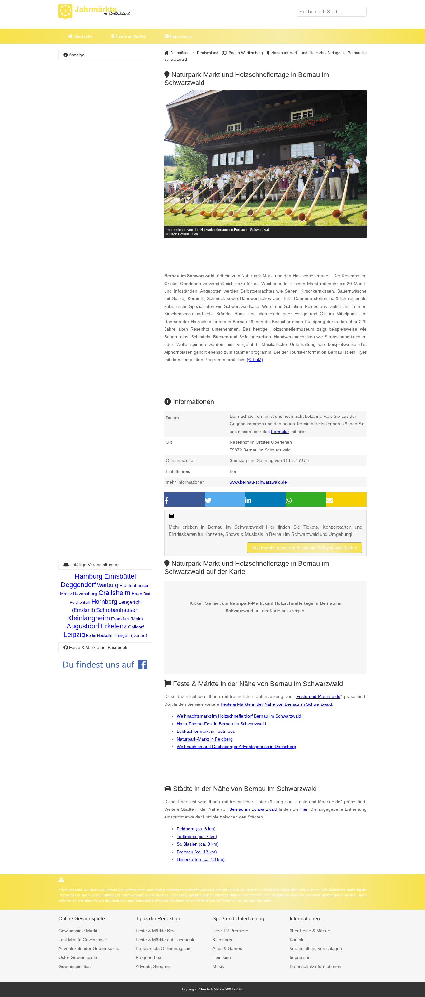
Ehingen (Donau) (130, 635)
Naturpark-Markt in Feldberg (205, 739)
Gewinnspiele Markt (77, 930)
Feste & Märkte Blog (156, 930)
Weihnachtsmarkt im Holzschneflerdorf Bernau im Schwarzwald (239, 715)
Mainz (66, 593)
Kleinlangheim (88, 618)
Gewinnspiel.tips (74, 966)
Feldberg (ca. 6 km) (196, 828)
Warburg (107, 585)
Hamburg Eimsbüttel (105, 576)
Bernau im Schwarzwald (253, 809)
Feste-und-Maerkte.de (318, 696)
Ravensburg (85, 593)
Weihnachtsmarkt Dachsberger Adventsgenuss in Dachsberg (236, 746)
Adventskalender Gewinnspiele (88, 948)
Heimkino (222, 957)
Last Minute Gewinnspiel (82, 939)
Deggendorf (78, 585)
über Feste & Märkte (310, 930)
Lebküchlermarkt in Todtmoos (206, 731)
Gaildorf (136, 626)
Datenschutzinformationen (315, 966)
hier (303, 809)
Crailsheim (114, 593)
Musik (218, 966)
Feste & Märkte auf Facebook (165, 939)
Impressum (180, 36)
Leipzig (74, 634)
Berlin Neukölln (99, 635)
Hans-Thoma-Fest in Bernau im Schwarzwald (221, 723)
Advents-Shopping (154, 966)
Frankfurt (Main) (127, 618)
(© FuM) (255, 359)
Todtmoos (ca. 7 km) (197, 836)
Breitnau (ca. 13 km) (197, 851)
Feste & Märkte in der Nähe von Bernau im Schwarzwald (276, 704)
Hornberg (104, 601)
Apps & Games (227, 948)
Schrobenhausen (117, 610)
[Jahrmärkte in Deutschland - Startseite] (102, 12)
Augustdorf (83, 626)
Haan (137, 593)
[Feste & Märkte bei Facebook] (105, 673)
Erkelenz (113, 626)
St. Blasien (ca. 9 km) (198, 844)
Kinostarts (222, 939)
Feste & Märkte (130, 36)
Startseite (83, 36)
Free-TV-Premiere (230, 930)
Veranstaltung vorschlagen (316, 948)
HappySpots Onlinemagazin (163, 948)
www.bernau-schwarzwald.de (258, 481)
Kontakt (297, 939)
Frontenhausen (134, 585)
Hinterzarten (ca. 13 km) (201, 859)
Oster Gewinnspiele (77, 957)
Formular (280, 431)
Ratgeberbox (148, 957)
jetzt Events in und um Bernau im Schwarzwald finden (304, 547)
